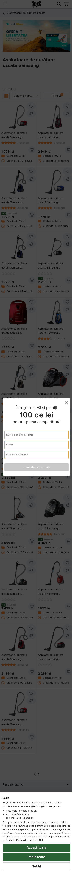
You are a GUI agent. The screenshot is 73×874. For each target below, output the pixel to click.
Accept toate (35, 848)
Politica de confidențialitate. (50, 840)
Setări (35, 866)
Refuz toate (35, 857)
